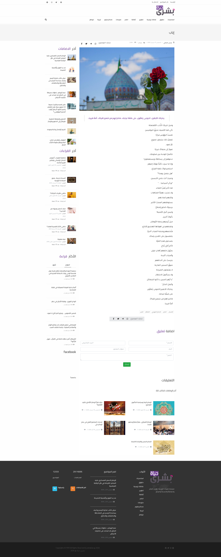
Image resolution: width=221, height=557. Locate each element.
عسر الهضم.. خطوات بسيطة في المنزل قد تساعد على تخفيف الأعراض (56, 95)
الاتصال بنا (155, 2)
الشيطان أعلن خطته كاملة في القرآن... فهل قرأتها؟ (61, 340)
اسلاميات (171, 19)
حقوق (162, 19)
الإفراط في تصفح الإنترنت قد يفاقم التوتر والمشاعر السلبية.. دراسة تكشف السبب (62, 326)
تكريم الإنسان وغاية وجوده (56, 129)
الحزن (141, 311)
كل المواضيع (164, 2)
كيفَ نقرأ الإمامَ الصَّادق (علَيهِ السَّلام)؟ (92, 403)
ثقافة (134, 19)
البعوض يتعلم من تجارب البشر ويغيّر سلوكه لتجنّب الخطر (57, 142)
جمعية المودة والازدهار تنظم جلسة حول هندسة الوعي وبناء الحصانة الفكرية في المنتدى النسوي (62, 273)
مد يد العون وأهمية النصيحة (59, 69)
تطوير (141, 19)
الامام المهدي (156, 311)
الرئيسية (172, 2)
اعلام (126, 19)
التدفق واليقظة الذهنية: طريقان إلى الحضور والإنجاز (57, 120)
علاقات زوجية (151, 19)
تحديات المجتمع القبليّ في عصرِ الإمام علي (91, 423)
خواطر (92, 19)
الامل (164, 311)
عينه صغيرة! (62, 239)
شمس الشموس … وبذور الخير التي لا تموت (61, 313)
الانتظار (147, 311)
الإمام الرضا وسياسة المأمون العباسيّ (141, 403)
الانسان (171, 311)
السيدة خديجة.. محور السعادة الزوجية (59, 179)
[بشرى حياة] (165, 10)
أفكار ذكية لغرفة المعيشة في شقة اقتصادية (63, 288)
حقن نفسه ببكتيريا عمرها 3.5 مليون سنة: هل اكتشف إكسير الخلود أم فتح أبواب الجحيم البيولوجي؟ (56, 108)
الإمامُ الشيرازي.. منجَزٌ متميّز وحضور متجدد (139, 423)
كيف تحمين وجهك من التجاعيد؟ (58, 210)
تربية (99, 19)
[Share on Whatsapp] (95, 44)
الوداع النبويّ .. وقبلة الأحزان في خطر (64, 301)
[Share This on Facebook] (81, 44)
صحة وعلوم (108, 19)
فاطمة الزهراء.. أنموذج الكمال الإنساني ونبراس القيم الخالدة (57, 160)
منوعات (118, 19)
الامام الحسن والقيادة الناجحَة (141, 441)
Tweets (73, 377)
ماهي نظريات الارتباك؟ (58, 193)
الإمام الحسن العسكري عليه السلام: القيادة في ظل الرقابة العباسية (56, 58)
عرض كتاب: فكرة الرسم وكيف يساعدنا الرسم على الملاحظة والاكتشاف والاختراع (57, 82)
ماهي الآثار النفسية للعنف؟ (56, 226)
